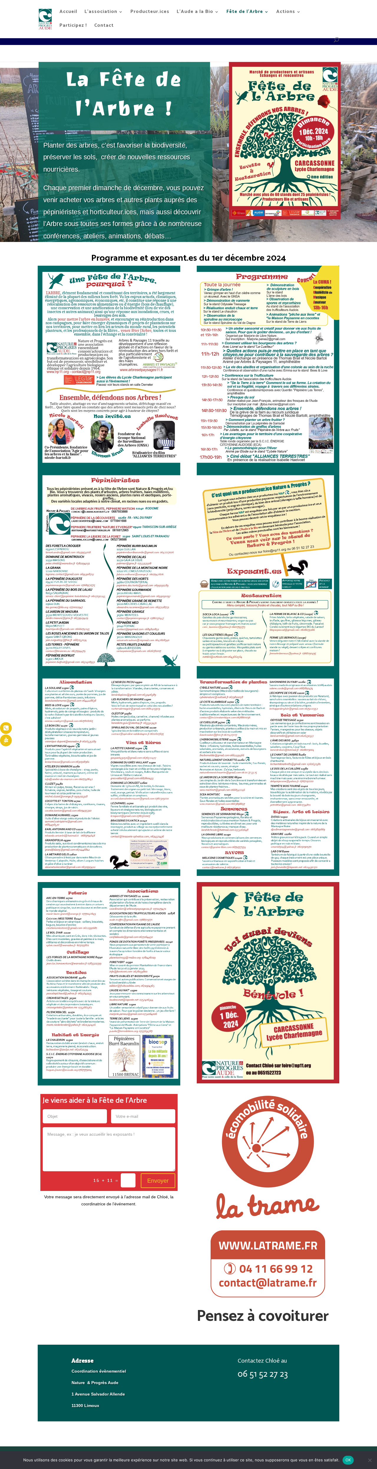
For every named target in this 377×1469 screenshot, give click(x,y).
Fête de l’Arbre (244, 13)
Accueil (68, 13)
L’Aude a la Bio (195, 13)
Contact (104, 26)
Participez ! (73, 26)
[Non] (370, 1460)
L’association (101, 13)
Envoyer (158, 1180)
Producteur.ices (149, 13)
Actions (285, 13)
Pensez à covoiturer (263, 1316)
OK (348, 1460)
